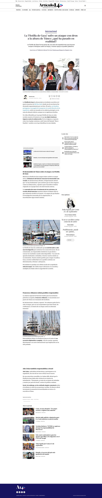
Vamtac (76, 1)
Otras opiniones (66, 195)
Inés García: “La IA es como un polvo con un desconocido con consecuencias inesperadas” (71, 138)
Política (18, 10)
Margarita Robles (28, 1)
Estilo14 (71, 10)
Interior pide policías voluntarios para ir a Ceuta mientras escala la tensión (70, 143)
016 (30, 10)
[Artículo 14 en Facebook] (22, 492)
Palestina (36, 399)
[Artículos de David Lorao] (25, 97)
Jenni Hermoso (35, 1)
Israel (32, 399)
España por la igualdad (61, 10)
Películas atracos (63, 1)
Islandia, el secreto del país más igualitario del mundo (46, 157)
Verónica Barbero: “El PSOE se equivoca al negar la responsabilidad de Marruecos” (71, 148)
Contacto (24, 495)
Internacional (36, 10)
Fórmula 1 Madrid (82, 1)
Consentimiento (42, 495)
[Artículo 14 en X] (17, 492)
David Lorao (31, 96)
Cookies (36, 495)
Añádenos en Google (55, 98)
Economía (25, 10)
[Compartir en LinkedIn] (54, 96)
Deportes (50, 10)
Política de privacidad (31, 495)
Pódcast (83, 10)
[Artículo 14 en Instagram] (19, 492)
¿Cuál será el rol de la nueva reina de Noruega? (44, 151)
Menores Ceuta (21, 1)
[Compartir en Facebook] (49, 96)
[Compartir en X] (52, 96)
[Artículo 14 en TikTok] (24, 492)
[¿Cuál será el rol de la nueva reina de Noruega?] (27, 152)
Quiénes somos (19, 495)
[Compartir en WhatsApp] (56, 96)
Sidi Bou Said (38, 104)
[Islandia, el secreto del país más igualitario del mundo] (27, 159)
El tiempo (57, 1)
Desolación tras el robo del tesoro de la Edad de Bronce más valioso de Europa (71, 153)
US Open (40, 1)
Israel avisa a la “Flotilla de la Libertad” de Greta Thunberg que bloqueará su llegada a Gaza (51, 50)
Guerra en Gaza (26, 399)
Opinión (77, 10)
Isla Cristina (45, 1)
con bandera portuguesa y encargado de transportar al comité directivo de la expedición (41, 108)
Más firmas (69, 240)
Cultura (44, 10)
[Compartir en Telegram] (59, 96)
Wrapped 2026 (51, 1)
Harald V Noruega (70, 1)
